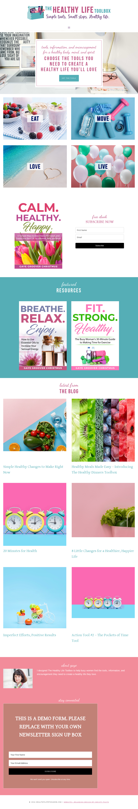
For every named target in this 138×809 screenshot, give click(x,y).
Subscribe (99, 245)
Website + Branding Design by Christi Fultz (86, 802)
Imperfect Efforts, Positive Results (29, 635)
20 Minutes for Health (20, 551)
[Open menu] (69, 27)
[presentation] (34, 430)
